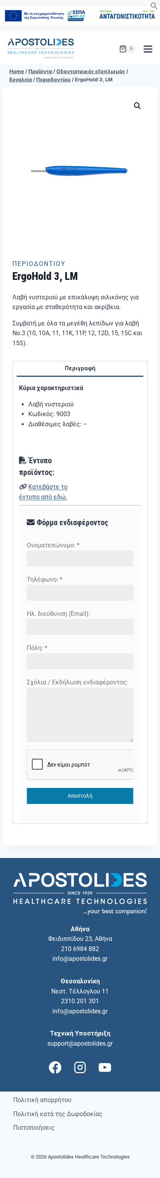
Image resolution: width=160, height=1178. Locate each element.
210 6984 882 (80, 949)
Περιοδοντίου (39, 263)
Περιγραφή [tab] (80, 368)
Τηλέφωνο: (45, 579)
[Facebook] (55, 1067)
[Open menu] (147, 49)
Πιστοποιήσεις (34, 1127)
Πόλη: (37, 648)
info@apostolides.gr (80, 958)
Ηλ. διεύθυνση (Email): (58, 613)
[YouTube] (104, 1067)
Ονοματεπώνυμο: (53, 545)
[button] (154, 7)
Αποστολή (80, 796)
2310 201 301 (80, 1001)
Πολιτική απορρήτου (42, 1100)
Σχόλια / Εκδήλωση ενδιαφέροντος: (77, 682)
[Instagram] (80, 1067)
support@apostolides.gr (80, 1043)
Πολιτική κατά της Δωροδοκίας (58, 1114)
